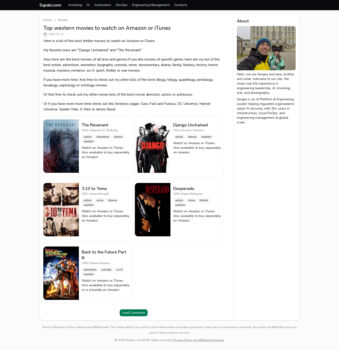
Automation (102, 5)
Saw (144, 103)
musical (49, 70)
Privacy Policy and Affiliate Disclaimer (198, 340)
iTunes (118, 148)
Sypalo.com (50, 5)
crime (132, 64)
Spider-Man (68, 109)
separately (121, 152)
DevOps (122, 5)
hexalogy (50, 85)
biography (105, 64)
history (201, 64)
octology (88, 85)
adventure (71, 64)
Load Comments (133, 312)
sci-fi (90, 70)
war (124, 70)
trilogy (172, 79)
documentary (149, 64)
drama (166, 64)
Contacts (180, 5)
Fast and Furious (162, 103)
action (56, 64)
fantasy (189, 64)
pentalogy (205, 79)
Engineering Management (151, 5)
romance (78, 70)
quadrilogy (187, 79)
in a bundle (94, 290)
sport (100, 70)
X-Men (85, 109)
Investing (75, 5)
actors (167, 94)
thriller (111, 70)
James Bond (105, 109)
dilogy (161, 79)
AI (87, 5)
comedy (120, 64)
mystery (63, 70)
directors (153, 94)
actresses (184, 94)
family (176, 64)
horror (213, 64)
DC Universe (187, 103)
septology (67, 85)
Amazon (103, 148)
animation (88, 64)
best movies (82, 59)
